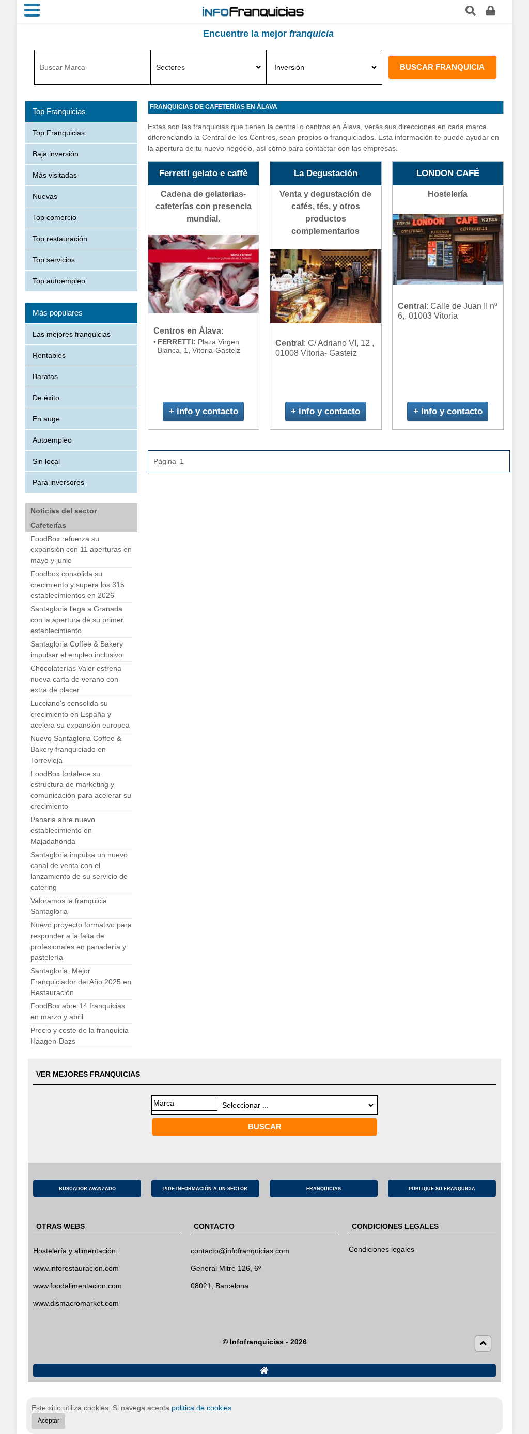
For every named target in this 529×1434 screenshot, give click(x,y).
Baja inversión (56, 154)
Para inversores (58, 482)
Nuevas (45, 196)
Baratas (45, 376)
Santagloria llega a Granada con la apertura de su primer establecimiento (76, 620)
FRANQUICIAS (323, 1188)
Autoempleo (52, 440)
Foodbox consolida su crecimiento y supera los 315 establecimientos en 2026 (77, 585)
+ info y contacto (203, 411)
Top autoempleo (59, 281)
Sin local (46, 461)
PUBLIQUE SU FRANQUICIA (442, 1188)
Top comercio (54, 217)
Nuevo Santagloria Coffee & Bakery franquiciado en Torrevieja (75, 749)
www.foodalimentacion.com (77, 1286)
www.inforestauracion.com (76, 1268)
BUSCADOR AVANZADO (87, 1188)
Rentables (49, 355)
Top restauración (60, 238)
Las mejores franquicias (72, 334)
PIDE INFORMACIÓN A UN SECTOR (205, 1188)
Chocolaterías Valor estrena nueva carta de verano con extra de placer (75, 679)
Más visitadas (55, 175)
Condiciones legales (381, 1249)
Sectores (170, 67)
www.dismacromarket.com (76, 1303)
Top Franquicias (59, 133)
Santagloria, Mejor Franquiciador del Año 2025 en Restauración (80, 982)
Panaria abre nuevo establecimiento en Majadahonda (62, 830)
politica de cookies (201, 1408)
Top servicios (54, 260)
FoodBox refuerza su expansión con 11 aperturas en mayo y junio (81, 549)
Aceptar (48, 1420)
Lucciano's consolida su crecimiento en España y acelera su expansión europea (80, 714)
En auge (46, 419)
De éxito (46, 397)
